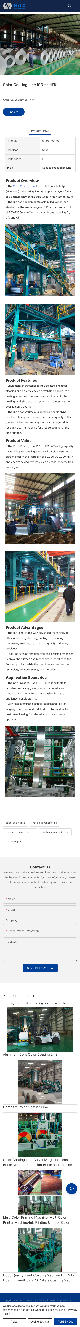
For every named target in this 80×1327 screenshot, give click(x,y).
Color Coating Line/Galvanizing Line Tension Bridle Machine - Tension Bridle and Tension (38, 1162)
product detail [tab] (40, 130)
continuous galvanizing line (20, 832)
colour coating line (15, 822)
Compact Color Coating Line (25, 1107)
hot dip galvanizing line (45, 822)
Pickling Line (12, 1003)
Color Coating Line (24, 186)
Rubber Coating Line (36, 1003)
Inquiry (13, 111)
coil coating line (14, 841)
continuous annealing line (55, 832)
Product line (60, 1003)
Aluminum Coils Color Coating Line (30, 1054)
